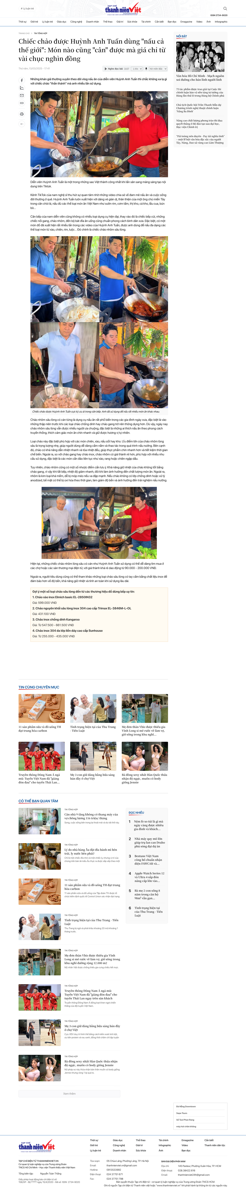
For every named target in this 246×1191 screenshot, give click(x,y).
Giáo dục (61, 21)
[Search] (225, 8)
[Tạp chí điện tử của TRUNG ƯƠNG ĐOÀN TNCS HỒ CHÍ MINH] (123, 8)
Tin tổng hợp (40, 33)
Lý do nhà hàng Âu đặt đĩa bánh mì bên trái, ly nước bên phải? (90, 851)
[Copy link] (22, 104)
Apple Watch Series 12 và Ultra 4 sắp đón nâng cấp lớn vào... (149, 877)
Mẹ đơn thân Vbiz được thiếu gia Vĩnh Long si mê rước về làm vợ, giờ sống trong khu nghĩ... (143, 730)
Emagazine (186, 21)
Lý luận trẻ (47, 21)
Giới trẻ (34, 21)
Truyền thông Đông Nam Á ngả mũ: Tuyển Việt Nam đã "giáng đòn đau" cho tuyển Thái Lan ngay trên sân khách (90, 994)
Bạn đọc (172, 21)
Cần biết (159, 21)
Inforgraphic (221, 21)
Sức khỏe (132, 21)
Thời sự (22, 21)
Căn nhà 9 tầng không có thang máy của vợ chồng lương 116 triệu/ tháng (91, 816)
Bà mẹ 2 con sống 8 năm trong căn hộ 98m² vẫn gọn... (147, 894)
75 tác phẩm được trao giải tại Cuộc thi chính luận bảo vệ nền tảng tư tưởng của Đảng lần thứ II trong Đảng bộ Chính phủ (200, 92)
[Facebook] (22, 80)
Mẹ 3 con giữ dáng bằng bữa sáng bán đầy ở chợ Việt (92, 776)
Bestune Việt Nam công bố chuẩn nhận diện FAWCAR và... (148, 860)
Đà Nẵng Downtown (186, 1106)
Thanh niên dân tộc (215, 1145)
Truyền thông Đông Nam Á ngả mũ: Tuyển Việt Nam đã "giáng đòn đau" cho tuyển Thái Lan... (39, 778)
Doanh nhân (92, 21)
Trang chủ (24, 33)
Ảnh (209, 21)
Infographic (165, 1145)
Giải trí (120, 21)
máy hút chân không (186, 1126)
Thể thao (108, 21)
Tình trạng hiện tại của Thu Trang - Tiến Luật (93, 729)
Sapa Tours (181, 1113)
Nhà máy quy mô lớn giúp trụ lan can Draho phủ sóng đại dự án (150, 842)
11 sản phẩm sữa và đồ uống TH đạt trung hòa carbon (40, 729)
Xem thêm (69, 1093)
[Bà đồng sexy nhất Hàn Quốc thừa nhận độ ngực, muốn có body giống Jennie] (145, 756)
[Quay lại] (22, 124)
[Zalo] (22, 88)
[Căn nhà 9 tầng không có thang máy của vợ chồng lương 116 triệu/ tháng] (40, 821)
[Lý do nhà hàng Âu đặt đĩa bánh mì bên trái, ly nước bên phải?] (40, 856)
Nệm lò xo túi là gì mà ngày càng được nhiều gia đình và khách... (149, 825)
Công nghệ (76, 21)
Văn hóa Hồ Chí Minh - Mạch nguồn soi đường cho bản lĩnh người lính (200, 78)
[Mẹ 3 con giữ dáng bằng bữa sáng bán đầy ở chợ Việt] (93, 756)
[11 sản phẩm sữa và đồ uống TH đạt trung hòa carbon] (42, 708)
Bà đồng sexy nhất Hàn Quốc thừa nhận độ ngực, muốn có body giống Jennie (144, 778)
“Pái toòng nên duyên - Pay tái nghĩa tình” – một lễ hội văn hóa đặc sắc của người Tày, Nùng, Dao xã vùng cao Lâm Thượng (200, 139)
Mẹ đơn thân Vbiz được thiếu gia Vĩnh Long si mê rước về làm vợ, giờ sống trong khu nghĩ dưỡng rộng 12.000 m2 (92, 959)
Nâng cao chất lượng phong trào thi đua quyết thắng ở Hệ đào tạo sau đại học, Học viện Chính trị (199, 124)
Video (199, 21)
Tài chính (146, 21)
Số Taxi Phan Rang (185, 1120)
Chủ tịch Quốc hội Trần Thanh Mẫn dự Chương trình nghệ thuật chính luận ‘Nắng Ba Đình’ (198, 108)
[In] (22, 115)
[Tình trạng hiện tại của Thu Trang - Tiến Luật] (93, 708)
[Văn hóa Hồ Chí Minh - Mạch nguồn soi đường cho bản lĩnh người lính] (200, 57)
